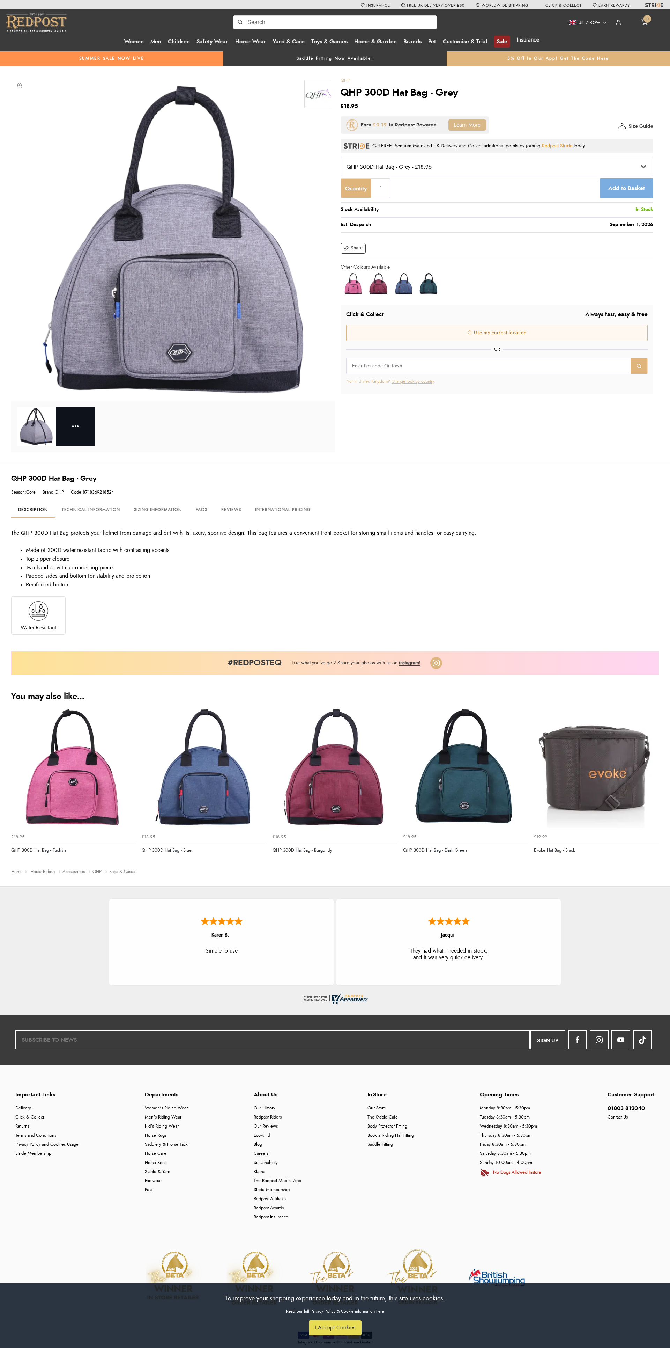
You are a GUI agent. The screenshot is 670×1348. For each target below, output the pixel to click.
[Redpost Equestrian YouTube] (620, 1039)
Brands (412, 41)
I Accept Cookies (335, 1328)
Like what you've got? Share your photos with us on (356, 662)
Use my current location (499, 332)
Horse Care (155, 1153)
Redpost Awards (269, 1208)
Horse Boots (156, 1162)
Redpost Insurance (271, 1217)
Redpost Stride (557, 145)
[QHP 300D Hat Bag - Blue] (403, 283)
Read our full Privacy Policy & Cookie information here (335, 1311)
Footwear (153, 1181)
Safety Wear (212, 41)
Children (179, 41)
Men (155, 41)
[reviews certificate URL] (335, 997)
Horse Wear (250, 41)
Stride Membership (33, 1153)
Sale (502, 41)
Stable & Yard (157, 1172)
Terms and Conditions (35, 1135)
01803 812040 (626, 1108)
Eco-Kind (262, 1135)
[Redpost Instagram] (436, 663)
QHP (345, 80)
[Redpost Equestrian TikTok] (642, 1039)
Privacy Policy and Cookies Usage (47, 1144)
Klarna (259, 1172)
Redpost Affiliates (270, 1199)
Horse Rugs (155, 1135)
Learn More (467, 125)
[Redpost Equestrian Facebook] (577, 1039)
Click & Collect (29, 1117)
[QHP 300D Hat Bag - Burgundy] (378, 283)
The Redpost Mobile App (277, 1181)
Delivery (23, 1108)
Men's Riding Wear (163, 1117)
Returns (22, 1126)
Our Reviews (266, 1126)
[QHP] (318, 94)
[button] (585, 22)
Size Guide (640, 126)
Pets (148, 1190)
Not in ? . (390, 381)
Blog (258, 1144)
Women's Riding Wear (166, 1108)
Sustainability (266, 1162)
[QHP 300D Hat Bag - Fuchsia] (353, 283)
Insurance (528, 40)
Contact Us (618, 1117)
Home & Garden (375, 41)
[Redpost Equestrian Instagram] (599, 1039)
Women (134, 41)
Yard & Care (289, 41)
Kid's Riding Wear (162, 1126)
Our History (264, 1108)
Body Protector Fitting (387, 1126)
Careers (261, 1153)
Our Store (376, 1108)
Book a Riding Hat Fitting (390, 1135)
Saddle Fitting (380, 1144)
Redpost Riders (268, 1117)
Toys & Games (329, 41)
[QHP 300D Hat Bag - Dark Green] (428, 283)
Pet (432, 41)
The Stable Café (382, 1117)
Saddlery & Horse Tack (166, 1144)
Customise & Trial (465, 41)
